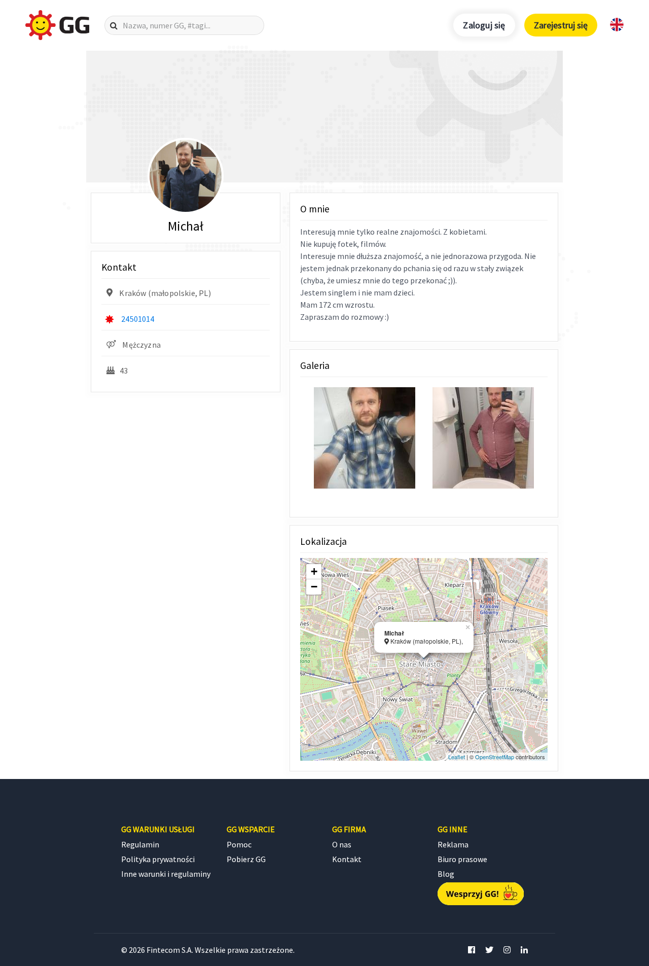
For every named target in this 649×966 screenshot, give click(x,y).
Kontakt (347, 859)
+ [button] (314, 571)
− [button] (314, 586)
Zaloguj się (484, 25)
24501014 (137, 319)
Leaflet (456, 757)
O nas (341, 844)
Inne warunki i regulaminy (165, 874)
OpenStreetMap (494, 757)
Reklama (453, 844)
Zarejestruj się (561, 25)
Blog (446, 874)
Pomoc (239, 844)
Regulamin (140, 844)
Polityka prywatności (158, 859)
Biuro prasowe (462, 859)
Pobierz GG (246, 859)
